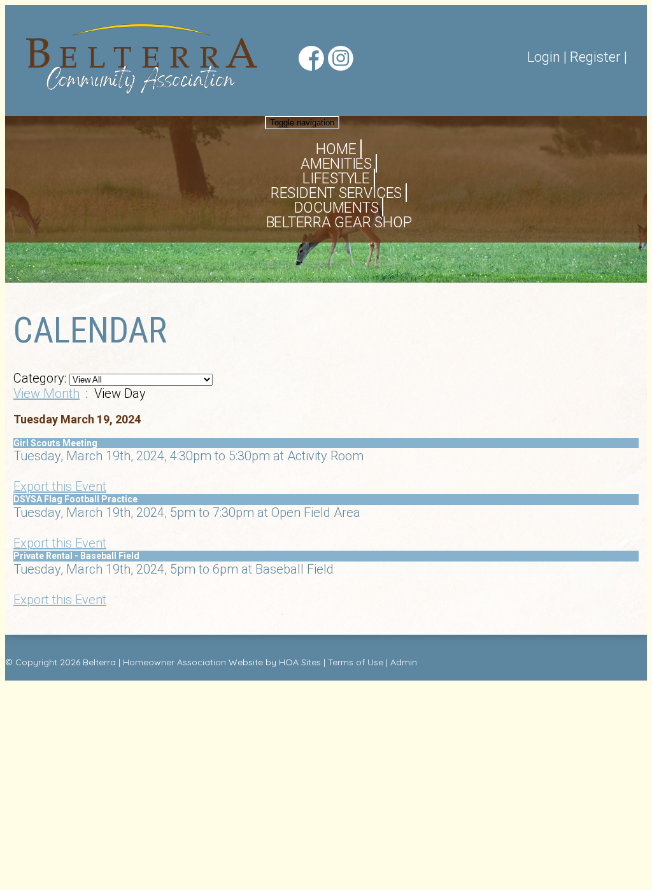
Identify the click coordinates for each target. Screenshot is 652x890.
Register (595, 57)
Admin (403, 662)
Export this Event (59, 486)
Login (543, 57)
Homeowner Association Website (193, 662)
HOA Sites (300, 662)
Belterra (99, 662)
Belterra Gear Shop (339, 222)
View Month (46, 393)
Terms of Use (355, 662)
